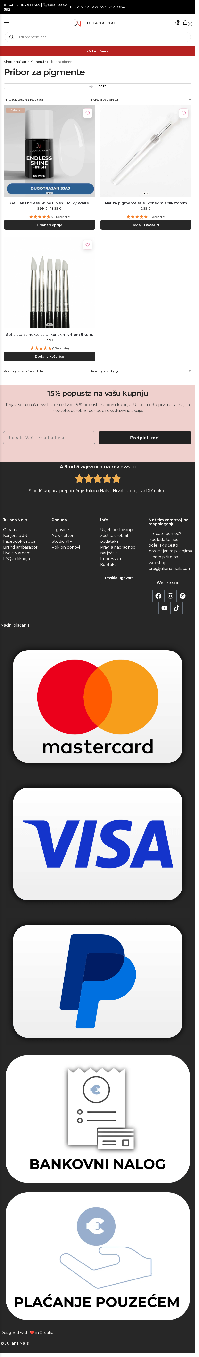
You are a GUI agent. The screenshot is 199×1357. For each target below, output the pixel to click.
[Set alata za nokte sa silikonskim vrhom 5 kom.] (49, 282)
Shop (8, 61)
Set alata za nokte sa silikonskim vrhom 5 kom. (49, 334)
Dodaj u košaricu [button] (145, 225)
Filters (99, 86)
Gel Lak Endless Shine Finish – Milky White (49, 203)
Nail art (21, 61)
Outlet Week (97, 51)
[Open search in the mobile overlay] (97, 37)
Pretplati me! (145, 437)
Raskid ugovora (119, 578)
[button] (186, 22)
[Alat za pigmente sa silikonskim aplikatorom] (146, 151)
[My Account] (178, 23)
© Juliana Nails (15, 1343)
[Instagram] (171, 596)
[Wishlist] (87, 113)
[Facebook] (158, 596)
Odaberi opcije (49, 225)
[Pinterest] (183, 596)
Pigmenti (37, 61)
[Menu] (11, 22)
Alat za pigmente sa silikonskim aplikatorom (145, 203)
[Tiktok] (177, 608)
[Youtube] (164, 608)
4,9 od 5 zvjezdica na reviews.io (97, 467)
